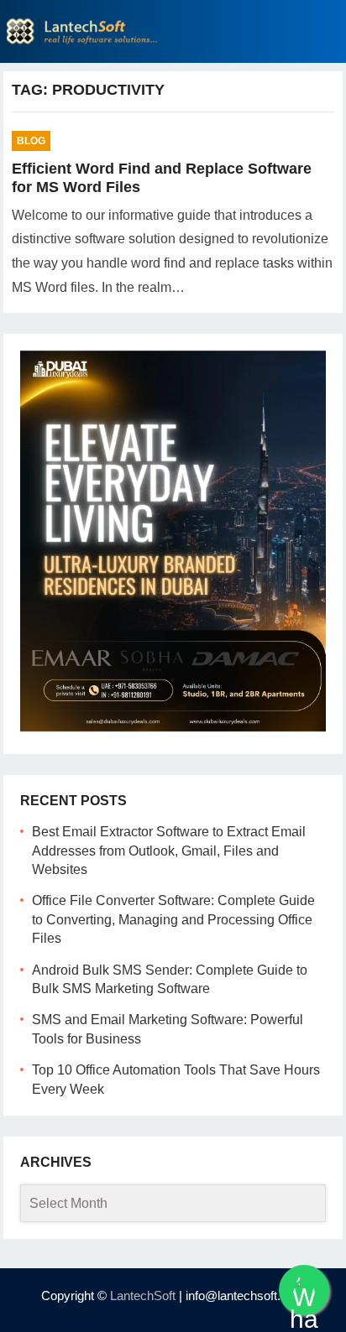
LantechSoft (143, 1295)
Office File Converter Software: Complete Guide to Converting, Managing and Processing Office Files (173, 919)
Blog (31, 141)
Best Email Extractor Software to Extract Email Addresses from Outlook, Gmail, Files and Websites (169, 851)
